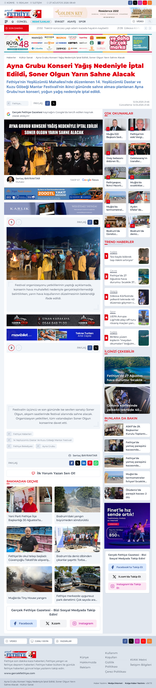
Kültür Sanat (26, 57)
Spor (82, 21)
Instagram (86, 623)
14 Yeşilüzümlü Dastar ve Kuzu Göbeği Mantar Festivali (42, 440)
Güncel (22, 21)
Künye (10, 2)
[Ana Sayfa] (12, 21)
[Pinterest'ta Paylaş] (89, 463)
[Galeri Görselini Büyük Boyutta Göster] (53, 253)
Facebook (26, 623)
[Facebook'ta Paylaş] (47, 103)
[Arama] (150, 21)
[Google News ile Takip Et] (90, 180)
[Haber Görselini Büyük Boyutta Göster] (53, 147)
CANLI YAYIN (41, 641)
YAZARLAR (65, 641)
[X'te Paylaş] (53, 103)
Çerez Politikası (115, 671)
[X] (135, 3)
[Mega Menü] (6, 21)
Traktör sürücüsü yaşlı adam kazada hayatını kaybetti (67, 28)
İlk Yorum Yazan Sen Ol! (56, 473)
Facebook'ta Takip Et (130, 567)
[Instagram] (140, 3)
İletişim (37, 2)
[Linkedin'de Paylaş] (83, 463)
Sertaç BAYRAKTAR (28, 180)
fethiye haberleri (17, 104)
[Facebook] (130, 3)
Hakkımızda (88, 662)
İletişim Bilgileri (141, 664)
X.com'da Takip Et (129, 576)
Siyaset (59, 21)
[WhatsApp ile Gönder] (96, 463)
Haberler (11, 57)
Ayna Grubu (48, 446)
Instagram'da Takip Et (129, 586)
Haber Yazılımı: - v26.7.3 (123, 683)
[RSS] (150, 3)
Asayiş (71, 21)
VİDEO (140, 21)
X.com (55, 623)
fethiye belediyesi (23, 446)
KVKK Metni (138, 659)
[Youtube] (145, 3)
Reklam (23, 2)
